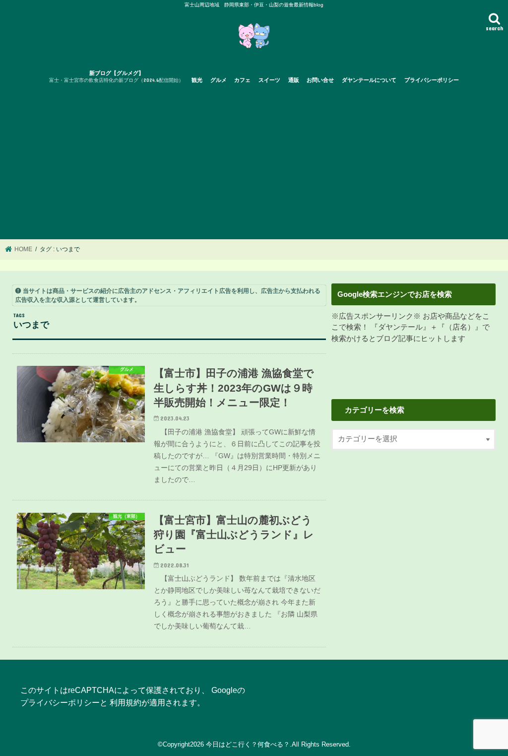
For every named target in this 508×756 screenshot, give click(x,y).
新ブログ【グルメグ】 (116, 76)
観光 (196, 80)
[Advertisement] (254, 164)
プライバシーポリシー (431, 80)
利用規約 (125, 702)
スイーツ (269, 80)
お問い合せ (320, 80)
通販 (293, 80)
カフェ (242, 80)
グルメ (218, 80)
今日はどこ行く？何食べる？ (248, 744)
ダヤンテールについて (369, 80)
